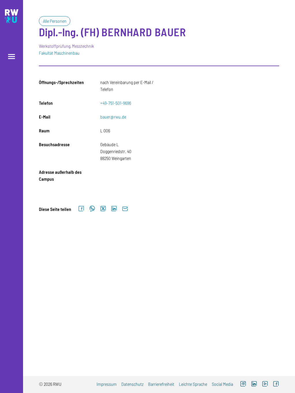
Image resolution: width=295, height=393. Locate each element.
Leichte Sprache (193, 384)
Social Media (222, 384)
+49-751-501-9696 (115, 103)
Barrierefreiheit (161, 384)
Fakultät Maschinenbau (59, 53)
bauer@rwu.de (113, 116)
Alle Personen (55, 21)
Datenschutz (132, 384)
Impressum (107, 384)
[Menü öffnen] (11, 56)
